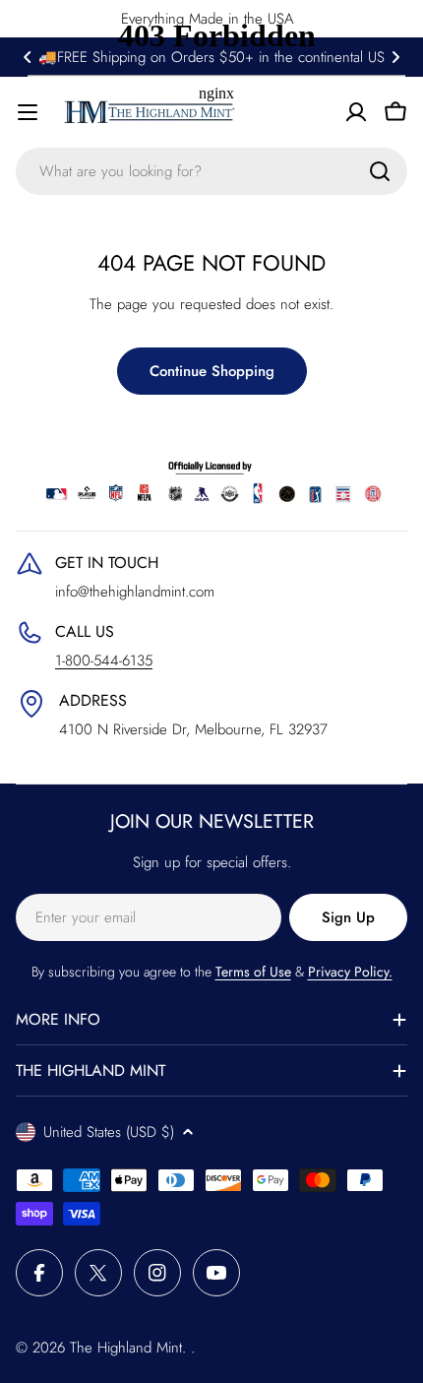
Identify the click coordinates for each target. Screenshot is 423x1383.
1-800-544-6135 (103, 660)
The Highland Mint (126, 1347)
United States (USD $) (108, 1132)
